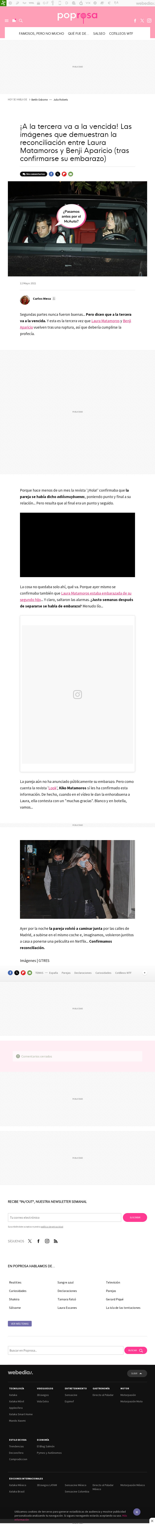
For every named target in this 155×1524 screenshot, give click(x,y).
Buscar (20, 20)
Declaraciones (83, 973)
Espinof (69, 1401)
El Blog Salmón (45, 1446)
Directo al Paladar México (103, 1487)
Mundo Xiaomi (17, 1420)
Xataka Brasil (16, 1491)
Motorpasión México (132, 1485)
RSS (55, 1240)
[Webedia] (20, 1372)
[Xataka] (3, 3)
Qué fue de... (78, 33)
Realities (15, 1282)
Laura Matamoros (105, 320)
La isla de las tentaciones (123, 1308)
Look (52, 787)
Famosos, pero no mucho (41, 33)
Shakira (14, 1299)
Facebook (135, 20)
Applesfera (16, 1408)
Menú (6, 20)
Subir (134, 1373)
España (53, 973)
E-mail (70, 174)
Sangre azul (66, 1282)
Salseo (99, 33)
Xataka (13, 1395)
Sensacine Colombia (77, 1491)
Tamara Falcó (67, 1299)
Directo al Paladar (103, 1395)
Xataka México (17, 1485)
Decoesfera (16, 1453)
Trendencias (16, 1446)
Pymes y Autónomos (49, 1453)
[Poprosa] (77, 17)
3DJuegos (43, 1395)
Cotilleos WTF (121, 33)
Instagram (149, 20)
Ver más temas (19, 1323)
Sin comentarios (35, 173)
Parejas (66, 973)
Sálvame (15, 1308)
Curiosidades (103, 973)
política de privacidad (52, 1226)
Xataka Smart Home (21, 1414)
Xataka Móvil (16, 1401)
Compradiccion (18, 1459)
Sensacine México (75, 1485)
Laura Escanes (67, 1308)
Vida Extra (43, 1401)
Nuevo (13, 20)
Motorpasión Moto (131, 1401)
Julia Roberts (60, 99)
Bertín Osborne (39, 99)
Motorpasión (128, 1395)
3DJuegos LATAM (47, 1485)
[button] (44, 298)
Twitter (142, 20)
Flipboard (64, 174)
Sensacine (71, 1395)
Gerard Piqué (115, 1299)
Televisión (113, 1282)
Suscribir (135, 1217)
